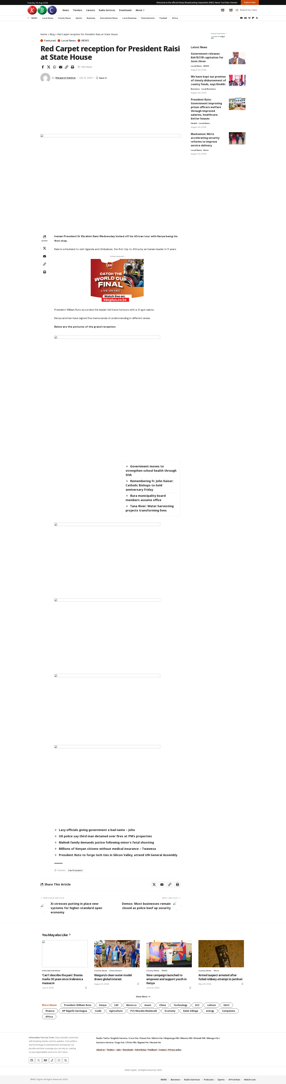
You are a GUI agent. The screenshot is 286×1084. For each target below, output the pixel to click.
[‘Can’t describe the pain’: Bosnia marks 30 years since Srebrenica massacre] (65, 953)
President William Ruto (77, 1005)
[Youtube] (45, 1060)
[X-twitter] (39, 1060)
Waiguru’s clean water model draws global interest (113, 977)
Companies (228, 1010)
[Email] (60, 67)
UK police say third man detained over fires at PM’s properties (105, 836)
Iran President (75, 870)
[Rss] (257, 18)
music (147, 1005)
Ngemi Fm (143, 1042)
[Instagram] (59, 1060)
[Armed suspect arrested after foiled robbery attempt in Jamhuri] (221, 953)
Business (91, 18)
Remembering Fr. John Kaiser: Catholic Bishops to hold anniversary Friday (149, 485)
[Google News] (245, 18)
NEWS (34, 18)
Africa (175, 18)
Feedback (152, 1050)
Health (194, 123)
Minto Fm (157, 1038)
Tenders (110, 1050)
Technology (180, 1005)
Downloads (128, 1050)
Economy (170, 1010)
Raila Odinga (190, 1010)
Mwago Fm (213, 1038)
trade (98, 1010)
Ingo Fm (119, 1042)
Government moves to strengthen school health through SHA (151, 470)
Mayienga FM (171, 1038)
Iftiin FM (131, 1042)
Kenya (102, 1005)
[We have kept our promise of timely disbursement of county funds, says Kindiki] (237, 81)
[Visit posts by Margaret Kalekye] (45, 78)
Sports (79, 18)
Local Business (129, 18)
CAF (116, 1005)
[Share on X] (48, 67)
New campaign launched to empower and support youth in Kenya (166, 979)
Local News (47, 18)
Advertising (140, 1050)
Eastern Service (104, 1042)
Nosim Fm (155, 1042)
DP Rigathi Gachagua (74, 1010)
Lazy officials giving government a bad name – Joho (97, 830)
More (206, 150)
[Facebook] (32, 1060)
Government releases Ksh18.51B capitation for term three (207, 57)
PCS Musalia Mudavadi (143, 1010)
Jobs (118, 1050)
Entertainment (148, 18)
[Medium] (249, 18)
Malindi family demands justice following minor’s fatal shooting (106, 842)
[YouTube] (241, 18)
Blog (52, 34)
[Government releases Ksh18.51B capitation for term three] (237, 58)
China (162, 1005)
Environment (116, 970)
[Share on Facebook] (42, 67)
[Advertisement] (110, 109)
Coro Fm (133, 1038)
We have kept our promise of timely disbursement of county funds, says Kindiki (208, 80)
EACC (227, 1005)
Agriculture (116, 1010)
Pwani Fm (145, 1038)
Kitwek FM (199, 1038)
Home (43, 34)
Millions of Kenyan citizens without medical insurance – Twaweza (107, 849)
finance (50, 1010)
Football (163, 18)
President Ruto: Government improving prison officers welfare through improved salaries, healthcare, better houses (206, 109)
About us (100, 1050)
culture (211, 1005)
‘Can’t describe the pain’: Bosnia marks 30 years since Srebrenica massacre (62, 979)
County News (64, 18)
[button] (216, 10)
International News (109, 18)
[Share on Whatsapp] (54, 67)
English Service (119, 1038)
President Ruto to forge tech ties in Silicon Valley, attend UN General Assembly (118, 855)
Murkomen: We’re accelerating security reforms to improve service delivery (205, 139)
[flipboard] (253, 18)
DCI (197, 1005)
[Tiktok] (52, 1060)
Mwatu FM (186, 1038)
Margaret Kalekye (65, 77)
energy (210, 1010)
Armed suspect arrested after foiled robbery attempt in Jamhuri (220, 977)
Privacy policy (174, 1050)
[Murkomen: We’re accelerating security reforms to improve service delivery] (237, 138)
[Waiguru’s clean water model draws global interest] (117, 953)
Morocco (131, 1005)
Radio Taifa (102, 1038)
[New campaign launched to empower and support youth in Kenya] (169, 953)
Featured (50, 40)
